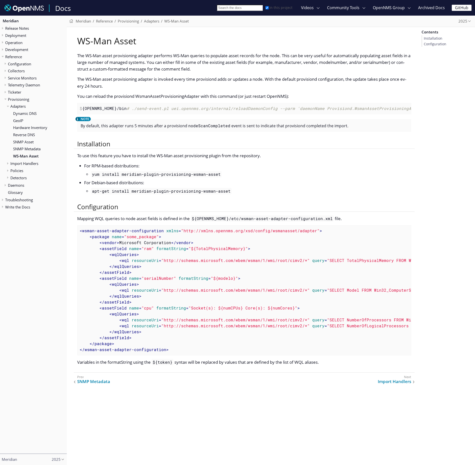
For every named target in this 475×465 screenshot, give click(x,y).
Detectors (18, 178)
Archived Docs (431, 7)
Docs (63, 8)
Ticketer (14, 92)
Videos (307, 7)
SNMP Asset (23, 142)
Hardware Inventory (30, 127)
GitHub (461, 7)
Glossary (15, 192)
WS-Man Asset (26, 156)
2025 (462, 21)
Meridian (11, 21)
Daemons (16, 185)
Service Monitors (22, 78)
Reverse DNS (24, 134)
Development (16, 49)
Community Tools (343, 7)
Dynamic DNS (25, 113)
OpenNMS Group (389, 7)
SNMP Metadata (27, 149)
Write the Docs (17, 207)
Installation (433, 38)
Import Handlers (24, 163)
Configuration (435, 44)
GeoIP (18, 120)
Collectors (16, 71)
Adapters (18, 106)
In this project (280, 7)
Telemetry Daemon (24, 85)
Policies (16, 170)
